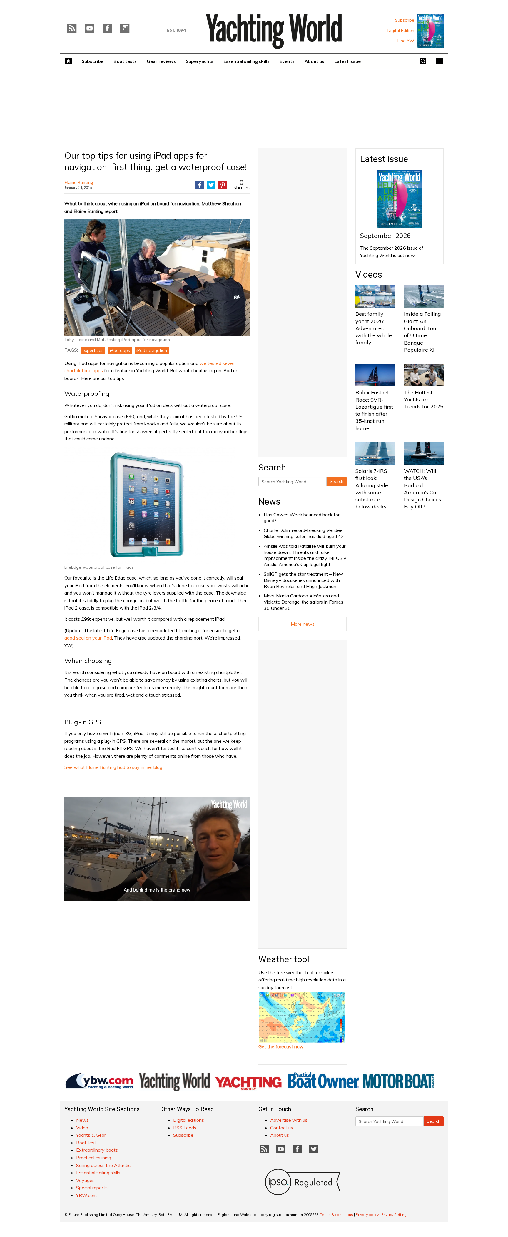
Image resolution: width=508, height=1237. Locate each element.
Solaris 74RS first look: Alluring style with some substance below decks (371, 489)
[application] (157, 849)
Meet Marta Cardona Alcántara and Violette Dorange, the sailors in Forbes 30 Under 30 (303, 602)
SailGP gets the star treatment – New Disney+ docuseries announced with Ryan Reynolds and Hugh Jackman (303, 580)
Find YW (405, 41)
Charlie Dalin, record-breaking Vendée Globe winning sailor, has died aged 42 (304, 533)
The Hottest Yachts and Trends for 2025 (423, 399)
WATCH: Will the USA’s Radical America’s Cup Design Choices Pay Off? (422, 489)
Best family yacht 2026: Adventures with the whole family (373, 328)
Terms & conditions (336, 1214)
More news (303, 624)
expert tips (93, 350)
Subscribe (404, 20)
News (269, 501)
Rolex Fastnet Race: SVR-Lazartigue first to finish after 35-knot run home (374, 410)
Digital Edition (400, 30)
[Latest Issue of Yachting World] (430, 31)
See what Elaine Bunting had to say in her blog (113, 767)
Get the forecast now (281, 1046)
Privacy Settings (395, 1214)
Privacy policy (367, 1214)
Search (336, 481)
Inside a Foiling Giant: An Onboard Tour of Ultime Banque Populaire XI (422, 331)
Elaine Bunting (78, 182)
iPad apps (120, 350)
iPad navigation (151, 350)
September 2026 (385, 235)
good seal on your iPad (88, 638)
